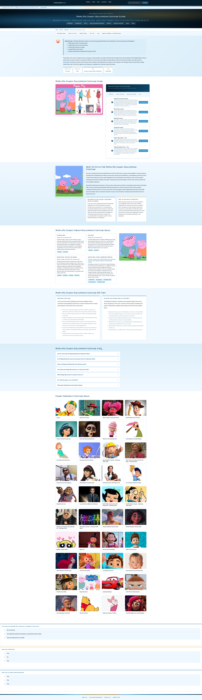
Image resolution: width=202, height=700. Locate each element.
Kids (98, 2)
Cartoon (61, 29)
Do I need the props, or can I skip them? (88, 380)
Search (145, 2)
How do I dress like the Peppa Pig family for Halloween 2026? (88, 354)
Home (57, 29)
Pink (133, 23)
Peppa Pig (66, 29)
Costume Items (61, 33)
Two (8, 660)
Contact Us (107, 697)
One (8, 676)
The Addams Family (107, 279)
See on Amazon (143, 102)
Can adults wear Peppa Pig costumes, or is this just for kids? (88, 369)
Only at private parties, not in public (15, 637)
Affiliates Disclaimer (95, 697)
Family (109, 23)
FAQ (98, 33)
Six (8, 657)
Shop (109, 2)
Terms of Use (116, 697)
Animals (70, 23)
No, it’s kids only (11, 630)
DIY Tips (92, 33)
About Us (84, 697)
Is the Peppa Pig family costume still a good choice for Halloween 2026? (88, 359)
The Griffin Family (92, 281)
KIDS (127, 23)
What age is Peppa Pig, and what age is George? (88, 385)
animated (78, 23)
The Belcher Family (101, 281)
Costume (60, 3)
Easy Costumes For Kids (97, 23)
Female (88, 2)
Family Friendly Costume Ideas (111, 33)
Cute (85, 23)
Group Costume (118, 23)
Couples (104, 2)
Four (8, 653)
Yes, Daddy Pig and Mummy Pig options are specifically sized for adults (24, 633)
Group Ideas (83, 33)
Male (93, 2)
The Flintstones (99, 279)
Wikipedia (66, 62)
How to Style (72, 33)
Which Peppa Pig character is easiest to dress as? (88, 375)
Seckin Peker (44, 7)
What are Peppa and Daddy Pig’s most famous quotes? (88, 364)
